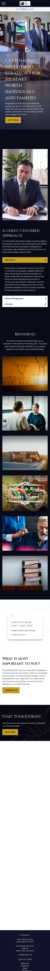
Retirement (25, 963)
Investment (25, 966)
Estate (25, 968)
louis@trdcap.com (18, 635)
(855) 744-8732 (27, 939)
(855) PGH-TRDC (27, 942)
